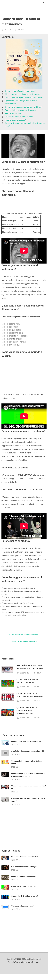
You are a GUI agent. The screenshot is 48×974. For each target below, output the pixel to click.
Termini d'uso (13, 962)
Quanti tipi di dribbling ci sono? (24, 896)
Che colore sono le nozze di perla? (19, 117)
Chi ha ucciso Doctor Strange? (24, 867)
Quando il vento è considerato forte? (26, 741)
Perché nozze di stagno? (15, 120)
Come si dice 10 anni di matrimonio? (20, 91)
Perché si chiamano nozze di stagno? (20, 110)
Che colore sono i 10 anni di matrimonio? (22, 94)
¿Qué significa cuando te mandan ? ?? (27, 751)
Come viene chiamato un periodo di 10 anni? (24, 107)
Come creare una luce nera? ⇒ (24, 642)
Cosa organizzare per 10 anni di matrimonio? (24, 97)
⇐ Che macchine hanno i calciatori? (24, 635)
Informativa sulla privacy (30, 962)
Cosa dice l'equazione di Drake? (24, 857)
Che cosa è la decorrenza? (22, 906)
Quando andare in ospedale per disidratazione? (26, 710)
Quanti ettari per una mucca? (23, 876)
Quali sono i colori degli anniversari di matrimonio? (21, 102)
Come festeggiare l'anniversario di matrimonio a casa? (25, 124)
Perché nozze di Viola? (14, 113)
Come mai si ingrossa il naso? (24, 886)
